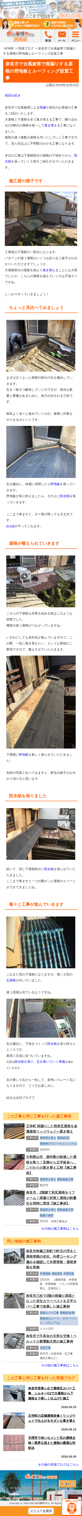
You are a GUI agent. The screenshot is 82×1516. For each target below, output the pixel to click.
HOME (9, 48)
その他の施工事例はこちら (60, 1228)
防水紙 (64, 496)
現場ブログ (26, 48)
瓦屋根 (11, 980)
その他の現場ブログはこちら (58, 1464)
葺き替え (50, 125)
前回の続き (13, 95)
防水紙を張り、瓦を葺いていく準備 (40, 1061)
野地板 (55, 484)
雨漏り (44, 107)
